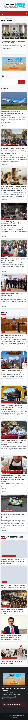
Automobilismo (6, 37)
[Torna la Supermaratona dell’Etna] (14, 360)
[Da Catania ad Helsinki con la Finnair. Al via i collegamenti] (14, 283)
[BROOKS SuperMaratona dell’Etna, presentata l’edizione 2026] (14, 325)
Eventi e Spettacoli (11, 555)
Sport (16, 37)
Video (4, 436)
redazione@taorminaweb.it (9, 696)
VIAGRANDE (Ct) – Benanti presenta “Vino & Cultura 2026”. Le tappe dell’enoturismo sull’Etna (12, 223)
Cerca (4, 76)
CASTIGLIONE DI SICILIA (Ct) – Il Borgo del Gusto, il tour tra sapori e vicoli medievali (13, 442)
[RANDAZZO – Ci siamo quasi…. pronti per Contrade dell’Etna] (14, 248)
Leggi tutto (6, 52)
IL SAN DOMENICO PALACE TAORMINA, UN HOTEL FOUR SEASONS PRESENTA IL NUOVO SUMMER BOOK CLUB (13, 188)
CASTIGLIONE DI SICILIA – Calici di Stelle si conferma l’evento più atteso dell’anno (12, 611)
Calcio (4, 435)
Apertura (9, 144)
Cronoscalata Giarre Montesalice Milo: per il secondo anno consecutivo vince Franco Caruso (13, 516)
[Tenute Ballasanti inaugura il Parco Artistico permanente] (14, 651)
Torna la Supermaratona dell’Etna (11, 370)
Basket (22, 433)
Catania (12, 37)
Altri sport (10, 433)
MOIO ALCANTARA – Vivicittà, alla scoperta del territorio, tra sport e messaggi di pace (11, 407)
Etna (14, 144)
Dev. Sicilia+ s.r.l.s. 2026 (8, 699)
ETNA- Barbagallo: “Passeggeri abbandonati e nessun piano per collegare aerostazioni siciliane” (11, 637)
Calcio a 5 (8, 435)
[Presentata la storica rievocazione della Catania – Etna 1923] (14, 31)
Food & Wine (5, 255)
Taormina (4, 183)
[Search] (26, 13)
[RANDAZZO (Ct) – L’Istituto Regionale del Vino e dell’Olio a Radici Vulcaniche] (14, 575)
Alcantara (4, 144)
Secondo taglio (11, 401)
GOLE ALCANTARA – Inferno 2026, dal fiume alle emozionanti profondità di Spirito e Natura (13, 561)
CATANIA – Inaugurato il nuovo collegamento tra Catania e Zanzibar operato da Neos (12, 113)
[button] (2, 13)
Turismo (4, 107)
